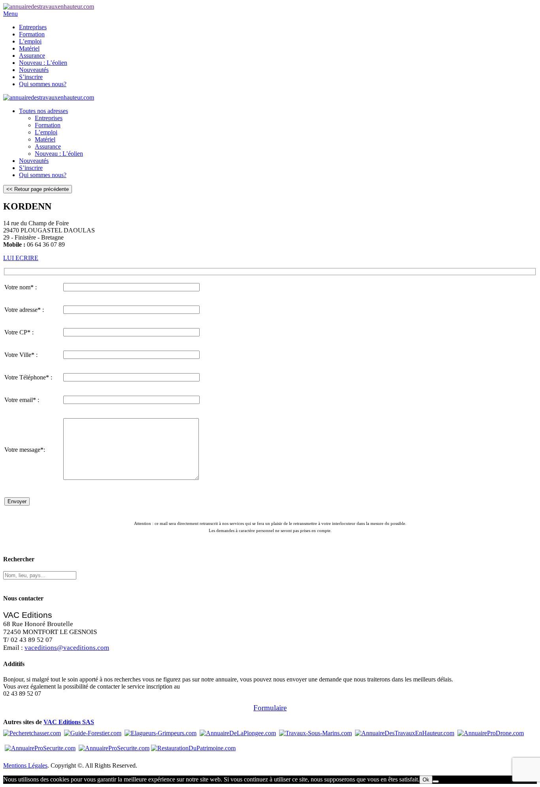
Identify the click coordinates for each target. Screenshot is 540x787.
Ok (426, 780)
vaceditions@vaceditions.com (67, 647)
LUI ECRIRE (20, 258)
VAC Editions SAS (68, 722)
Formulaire (270, 708)
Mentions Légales (25, 765)
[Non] (435, 781)
